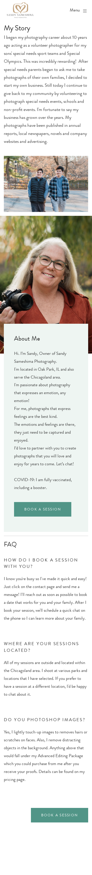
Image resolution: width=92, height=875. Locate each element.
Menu (75, 10)
